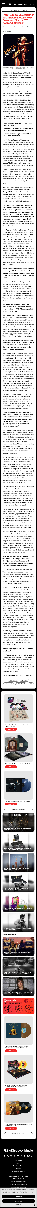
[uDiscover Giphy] (31, 1156)
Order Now (11, 729)
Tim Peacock (7, 31)
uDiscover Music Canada (18, 1181)
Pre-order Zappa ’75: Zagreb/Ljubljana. (17, 675)
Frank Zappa (13, 680)
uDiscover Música (18, 1178)
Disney (18, 1169)
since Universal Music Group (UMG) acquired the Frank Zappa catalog (17, 192)
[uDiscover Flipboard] (25, 1156)
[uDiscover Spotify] (21, 1156)
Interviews (24, 680)
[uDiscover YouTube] (18, 1156)
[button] (18, 712)
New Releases (20, 683)
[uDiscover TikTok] (14, 1156)
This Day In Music (18, 1166)
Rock (30, 683)
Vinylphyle (18, 1163)
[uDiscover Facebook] (4, 1156)
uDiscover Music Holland (18, 1187)
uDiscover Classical (18, 1171)
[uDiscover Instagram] (11, 1156)
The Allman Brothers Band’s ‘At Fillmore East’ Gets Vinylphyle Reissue (18, 129)
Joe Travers (8, 683)
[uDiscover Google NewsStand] (28, 1156)
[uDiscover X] (8, 1156)
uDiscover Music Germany (18, 1184)
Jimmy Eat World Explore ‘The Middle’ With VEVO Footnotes (17, 134)
